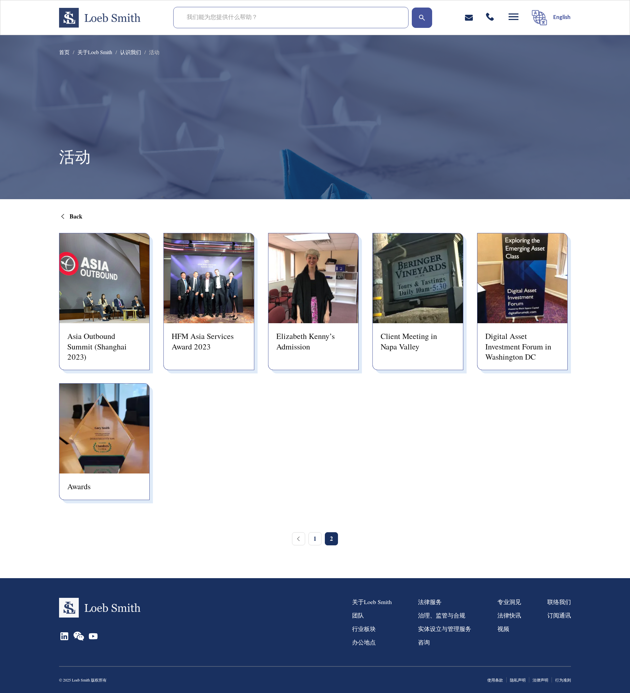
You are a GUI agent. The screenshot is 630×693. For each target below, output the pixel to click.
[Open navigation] (513, 16)
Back (76, 216)
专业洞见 (509, 602)
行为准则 (563, 679)
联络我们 (559, 602)
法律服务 (430, 602)
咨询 (424, 642)
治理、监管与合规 (441, 615)
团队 (358, 615)
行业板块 (364, 629)
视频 (503, 629)
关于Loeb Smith (94, 52)
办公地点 (364, 642)
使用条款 (495, 679)
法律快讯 (509, 615)
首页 (64, 52)
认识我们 (130, 52)
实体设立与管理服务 (444, 629)
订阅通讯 (559, 615)
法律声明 (540, 679)
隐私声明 (518, 679)
